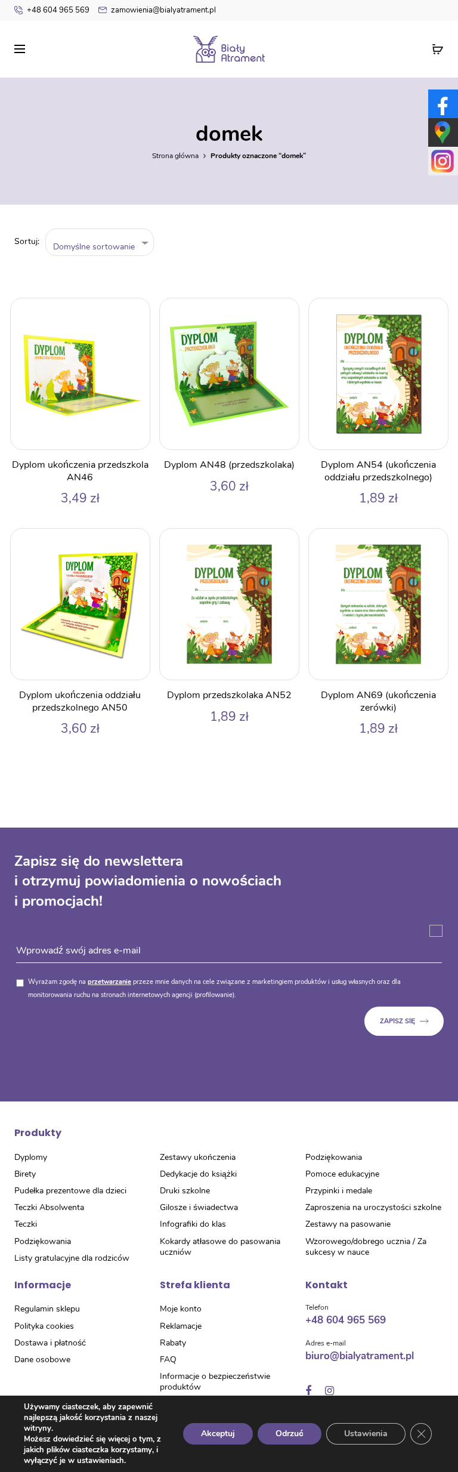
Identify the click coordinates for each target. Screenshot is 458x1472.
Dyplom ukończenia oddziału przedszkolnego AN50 (80, 701)
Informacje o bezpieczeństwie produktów (215, 1382)
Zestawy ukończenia (198, 1157)
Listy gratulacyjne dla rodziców (71, 1258)
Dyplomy (30, 1157)
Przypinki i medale (338, 1190)
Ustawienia (366, 1433)
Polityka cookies (44, 1326)
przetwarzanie (109, 981)
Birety (25, 1174)
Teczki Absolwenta (49, 1207)
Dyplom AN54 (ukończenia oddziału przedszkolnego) (378, 471)
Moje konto (181, 1308)
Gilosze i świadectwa (199, 1207)
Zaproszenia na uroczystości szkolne (373, 1207)
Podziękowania (42, 1241)
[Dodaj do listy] (135, 313)
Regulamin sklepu (47, 1308)
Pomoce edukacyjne (342, 1174)
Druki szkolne (185, 1190)
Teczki (25, 1224)
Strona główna (175, 156)
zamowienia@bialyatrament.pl (163, 10)
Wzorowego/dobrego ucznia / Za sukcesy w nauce (365, 1247)
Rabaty (173, 1342)
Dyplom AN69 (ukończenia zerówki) (378, 701)
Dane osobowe (42, 1359)
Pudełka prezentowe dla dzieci (70, 1190)
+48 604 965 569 (58, 10)
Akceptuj (218, 1433)
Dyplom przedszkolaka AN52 (229, 695)
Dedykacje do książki (198, 1174)
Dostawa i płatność (50, 1342)
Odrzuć (290, 1433)
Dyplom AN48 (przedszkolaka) (229, 464)
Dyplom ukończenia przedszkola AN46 (80, 471)
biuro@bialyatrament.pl (359, 1356)
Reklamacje (181, 1326)
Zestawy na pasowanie (348, 1224)
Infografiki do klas (193, 1224)
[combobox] (100, 242)
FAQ (168, 1359)
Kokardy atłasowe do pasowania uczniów (220, 1247)
